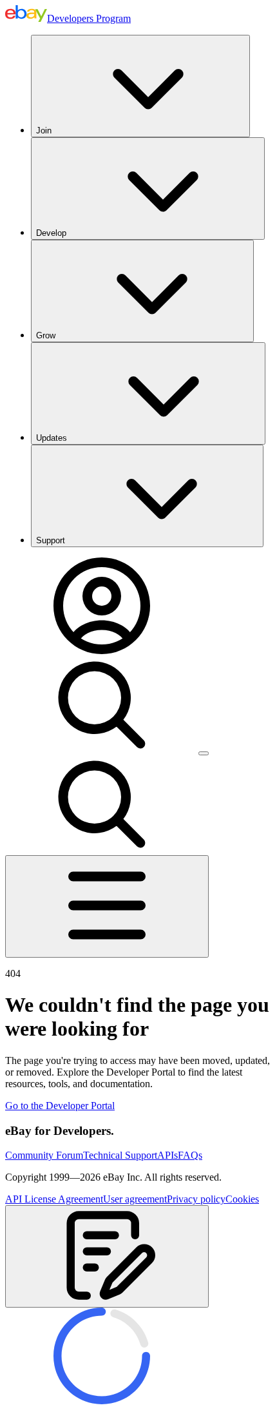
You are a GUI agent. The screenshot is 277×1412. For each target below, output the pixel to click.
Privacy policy (196, 1199)
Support (50, 540)
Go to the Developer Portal (60, 1105)
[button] (107, 1256)
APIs (167, 1155)
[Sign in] (101, 650)
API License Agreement (54, 1199)
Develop (51, 233)
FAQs (190, 1155)
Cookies (242, 1199)
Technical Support (120, 1155)
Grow (45, 335)
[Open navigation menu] (107, 906)
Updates (51, 438)
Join (44, 130)
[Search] (101, 749)
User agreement (135, 1199)
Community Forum (44, 1155)
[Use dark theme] (203, 753)
